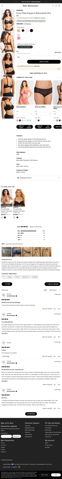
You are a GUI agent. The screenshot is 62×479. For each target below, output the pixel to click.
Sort (45, 290)
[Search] (53, 5)
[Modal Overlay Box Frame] (29, 46)
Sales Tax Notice (6, 467)
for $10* (31, 1)
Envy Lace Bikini (40, 107)
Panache (19, 10)
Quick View (6, 205)
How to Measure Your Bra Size (52, 434)
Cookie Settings (44, 474)
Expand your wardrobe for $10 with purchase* (31, 21)
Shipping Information (29, 427)
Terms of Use (49, 464)
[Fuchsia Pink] (18, 39)
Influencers (3, 451)
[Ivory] (27, 31)
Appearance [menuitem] (25, 277)
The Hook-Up (48, 436)
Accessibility (14, 467)
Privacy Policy (32, 464)
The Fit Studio (48, 427)
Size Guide (57, 52)
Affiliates (3, 447)
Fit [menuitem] (3, 277)
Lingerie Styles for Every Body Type (53, 432)
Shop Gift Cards (28, 434)
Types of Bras (48, 430)
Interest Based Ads (41, 464)
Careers (3, 442)
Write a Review (54, 284)
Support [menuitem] (10, 277)
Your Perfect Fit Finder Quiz (51, 425)
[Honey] (18, 31)
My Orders (47, 447)
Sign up (17, 436)
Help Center (27, 425)
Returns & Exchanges (30, 430)
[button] (1, 6)
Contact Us (27, 432)
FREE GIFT (37, 66)
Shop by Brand (28, 436)
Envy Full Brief (21, 107)
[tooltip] (11, 259)
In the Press (3, 445)
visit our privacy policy (17, 477)
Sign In (46, 442)
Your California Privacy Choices (21, 464)
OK (56, 474)
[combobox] (38, 57)
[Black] (23, 31)
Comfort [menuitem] (17, 277)
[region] (27, 252)
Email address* (4, 433)
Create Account (48, 445)
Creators (3, 449)
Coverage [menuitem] (34, 277)
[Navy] (31, 31)
